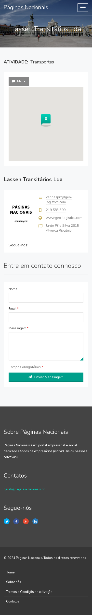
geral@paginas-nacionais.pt (24, 489)
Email (14, 309)
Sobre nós (13, 582)
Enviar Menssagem (49, 377)
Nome (13, 289)
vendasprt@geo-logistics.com (59, 199)
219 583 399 (56, 210)
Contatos (12, 601)
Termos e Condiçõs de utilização (29, 592)
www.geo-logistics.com (64, 217)
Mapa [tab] (21, 81)
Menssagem (18, 328)
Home (10, 572)
